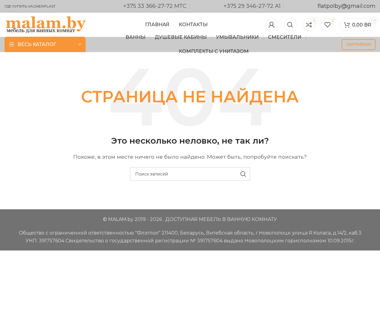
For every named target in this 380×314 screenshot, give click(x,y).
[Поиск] (290, 25)
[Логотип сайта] (46, 24)
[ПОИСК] (243, 174)
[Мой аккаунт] (271, 25)
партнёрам (358, 44)
